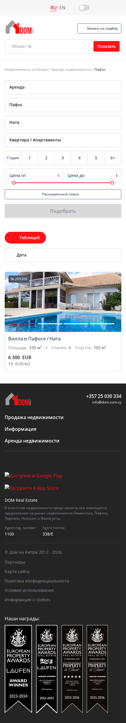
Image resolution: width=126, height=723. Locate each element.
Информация (20, 429)
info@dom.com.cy (106, 402)
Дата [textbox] (21, 255)
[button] (24, 323)
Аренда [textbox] (17, 87)
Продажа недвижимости (34, 417)
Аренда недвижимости (71, 69)
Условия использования (29, 590)
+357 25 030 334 (103, 396)
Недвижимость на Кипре (26, 69)
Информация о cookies (27, 599)
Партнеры (15, 562)
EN (62, 7)
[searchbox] (67, 105)
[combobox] (63, 87)
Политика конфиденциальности (37, 581)
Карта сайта (17, 571)
